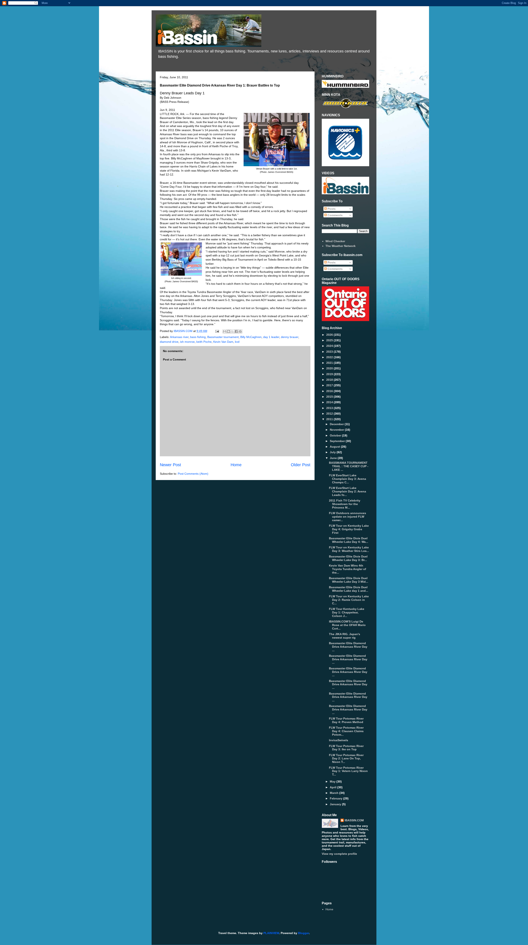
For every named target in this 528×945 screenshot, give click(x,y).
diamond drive (169, 341)
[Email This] (225, 331)
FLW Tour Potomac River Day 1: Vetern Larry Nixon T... (348, 771)
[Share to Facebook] (236, 331)
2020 (330, 368)
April (333, 787)
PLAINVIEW (271, 933)
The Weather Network (340, 246)
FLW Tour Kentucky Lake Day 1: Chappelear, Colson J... (346, 612)
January (336, 804)
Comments (335, 215)
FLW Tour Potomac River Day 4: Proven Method (346, 720)
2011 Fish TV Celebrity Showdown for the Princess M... (344, 504)
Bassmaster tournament (223, 337)
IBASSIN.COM (183, 331)
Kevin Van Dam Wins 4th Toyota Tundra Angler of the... (347, 569)
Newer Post (170, 464)
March (334, 792)
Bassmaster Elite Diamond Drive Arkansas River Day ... (348, 646)
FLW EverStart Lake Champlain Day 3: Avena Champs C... (347, 479)
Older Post (300, 464)
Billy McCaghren (251, 337)
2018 (330, 379)
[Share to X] (232, 331)
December (337, 424)
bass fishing (198, 337)
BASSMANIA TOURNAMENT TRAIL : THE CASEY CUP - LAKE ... (348, 466)
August (335, 446)
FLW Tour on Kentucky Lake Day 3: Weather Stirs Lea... (349, 549)
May (333, 781)
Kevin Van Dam (223, 341)
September (338, 441)
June (334, 458)
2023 (330, 351)
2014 (330, 402)
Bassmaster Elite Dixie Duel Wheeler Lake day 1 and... (348, 589)
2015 (330, 396)
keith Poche (204, 341)
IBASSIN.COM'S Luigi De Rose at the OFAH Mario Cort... (347, 625)
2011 (330, 419)
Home (236, 464)
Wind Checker (335, 241)
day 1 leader (271, 337)
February (336, 798)
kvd (237, 341)
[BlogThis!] (228, 331)
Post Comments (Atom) (193, 473)
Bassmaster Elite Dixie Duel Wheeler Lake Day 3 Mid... (348, 579)
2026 (330, 334)
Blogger (303, 933)
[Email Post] (217, 331)
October (336, 435)
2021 (330, 362)
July (333, 452)
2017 (330, 385)
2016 (330, 391)
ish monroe (187, 341)
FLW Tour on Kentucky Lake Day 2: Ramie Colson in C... (349, 600)
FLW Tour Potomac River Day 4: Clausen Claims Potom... (346, 731)
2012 (330, 413)
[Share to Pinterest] (240, 331)
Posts (331, 208)
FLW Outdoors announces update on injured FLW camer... (347, 516)
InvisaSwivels (338, 740)
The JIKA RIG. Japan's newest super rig (344, 635)
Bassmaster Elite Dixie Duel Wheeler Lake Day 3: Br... (348, 558)
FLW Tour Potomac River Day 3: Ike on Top (346, 747)
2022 (330, 357)
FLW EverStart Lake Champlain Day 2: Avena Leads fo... (347, 491)
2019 (330, 374)
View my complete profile (339, 853)
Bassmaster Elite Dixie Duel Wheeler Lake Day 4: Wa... (348, 540)
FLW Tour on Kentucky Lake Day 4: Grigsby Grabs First (349, 529)
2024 (330, 345)
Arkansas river (179, 337)
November (337, 429)
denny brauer (289, 337)
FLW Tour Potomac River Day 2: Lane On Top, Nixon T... (346, 758)
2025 (330, 340)
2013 (330, 408)
